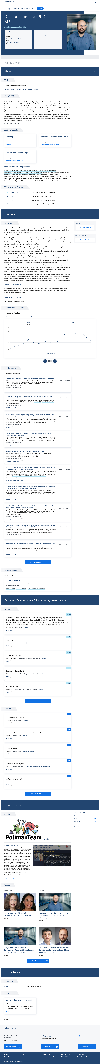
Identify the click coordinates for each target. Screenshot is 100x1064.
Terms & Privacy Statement (10, 1057)
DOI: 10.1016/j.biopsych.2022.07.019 (30, 456)
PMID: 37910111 (35, 493)
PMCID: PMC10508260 (16, 456)
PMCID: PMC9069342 (35, 513)
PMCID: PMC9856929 (30, 440)
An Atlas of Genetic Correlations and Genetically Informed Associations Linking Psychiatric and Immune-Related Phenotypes (30, 507)
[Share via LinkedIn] (11, 63)
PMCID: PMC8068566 (16, 550)
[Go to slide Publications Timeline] (49, 361)
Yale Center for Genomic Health (49, 179)
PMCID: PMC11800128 (32, 384)
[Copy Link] (94, 71)
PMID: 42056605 (16, 475)
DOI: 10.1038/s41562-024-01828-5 (44, 532)
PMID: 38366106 (22, 532)
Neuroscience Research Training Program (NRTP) (25, 177)
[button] (81, 32)
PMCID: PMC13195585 (25, 475)
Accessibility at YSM (45, 1054)
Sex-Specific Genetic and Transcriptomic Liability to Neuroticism (25, 451)
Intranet (6, 1054)
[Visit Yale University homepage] (10, 1028)
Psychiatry (8, 35)
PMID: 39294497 (16, 422)
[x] (79, 1036)
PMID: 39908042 (23, 384)
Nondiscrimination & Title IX (65, 1054)
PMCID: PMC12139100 (25, 422)
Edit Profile (6, 1019)
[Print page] (19, 63)
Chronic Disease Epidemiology (13, 42)
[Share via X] (6, 63)
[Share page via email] (16, 63)
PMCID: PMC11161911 (31, 532)
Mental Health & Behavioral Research (36, 588)
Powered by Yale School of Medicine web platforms (65, 1057)
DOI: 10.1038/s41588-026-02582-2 (38, 475)
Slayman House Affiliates (22, 179)
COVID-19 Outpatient (21, 588)
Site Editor (25, 1054)
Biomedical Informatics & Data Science (15, 38)
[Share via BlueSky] (13, 63)
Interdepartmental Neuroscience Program (23, 175)
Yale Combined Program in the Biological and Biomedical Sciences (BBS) (36, 180)
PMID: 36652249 (20, 440)
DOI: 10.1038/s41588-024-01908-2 (38, 422)
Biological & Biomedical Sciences (19, 8)
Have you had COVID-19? (13, 580)
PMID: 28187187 (37, 401)
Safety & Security (81, 1054)
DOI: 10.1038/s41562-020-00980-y (29, 550)
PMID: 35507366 (26, 513)
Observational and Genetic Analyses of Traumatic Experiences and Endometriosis (30, 379)
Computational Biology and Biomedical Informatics (27, 172)
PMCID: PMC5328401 (47, 401)
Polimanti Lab (45, 177)
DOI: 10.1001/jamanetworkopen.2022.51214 (45, 440)
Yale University (7, 6)
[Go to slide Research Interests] (45, 361)
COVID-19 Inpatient (10, 588)
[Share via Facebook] (8, 63)
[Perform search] (95, 2)
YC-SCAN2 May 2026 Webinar (16, 846)
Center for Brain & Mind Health (37, 170)
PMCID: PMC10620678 (45, 493)
